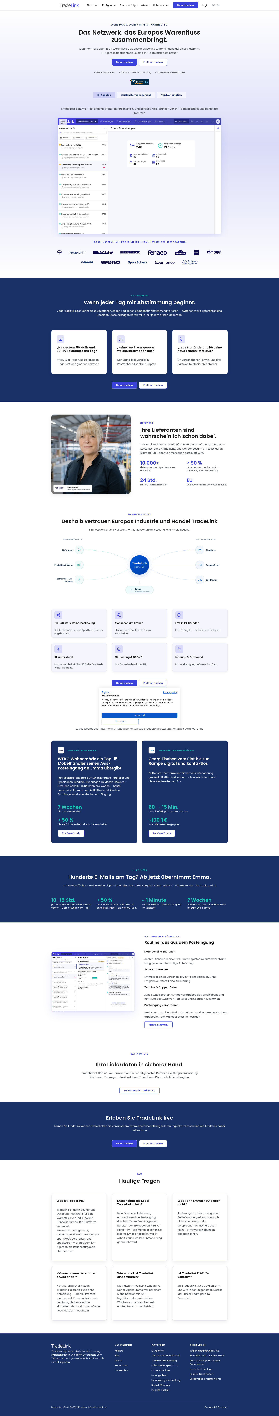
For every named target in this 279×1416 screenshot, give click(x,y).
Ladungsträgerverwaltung (165, 1380)
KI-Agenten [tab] (104, 95)
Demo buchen (185, 5)
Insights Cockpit (160, 1390)
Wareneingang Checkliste (204, 1350)
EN (218, 5)
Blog (117, 1355)
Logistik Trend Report (201, 1374)
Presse (118, 1360)
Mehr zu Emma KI (158, 1024)
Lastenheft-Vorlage (201, 1369)
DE (213, 5)
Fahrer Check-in (160, 1370)
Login (205, 5)
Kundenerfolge (128, 5)
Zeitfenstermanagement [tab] (136, 95)
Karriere (119, 1350)
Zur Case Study (71, 833)
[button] (92, 5)
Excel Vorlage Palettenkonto (206, 1378)
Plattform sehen (153, 62)
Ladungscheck (159, 1375)
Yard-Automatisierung (164, 1360)
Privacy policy (170, 692)
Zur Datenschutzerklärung (139, 1090)
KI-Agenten (109, 5)
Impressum (121, 1365)
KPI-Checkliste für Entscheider (207, 1355)
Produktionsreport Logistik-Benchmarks (205, 1362)
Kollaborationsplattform (164, 1365)
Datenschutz (122, 1370)
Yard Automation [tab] (171, 95)
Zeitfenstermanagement (165, 1355)
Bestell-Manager (160, 1385)
